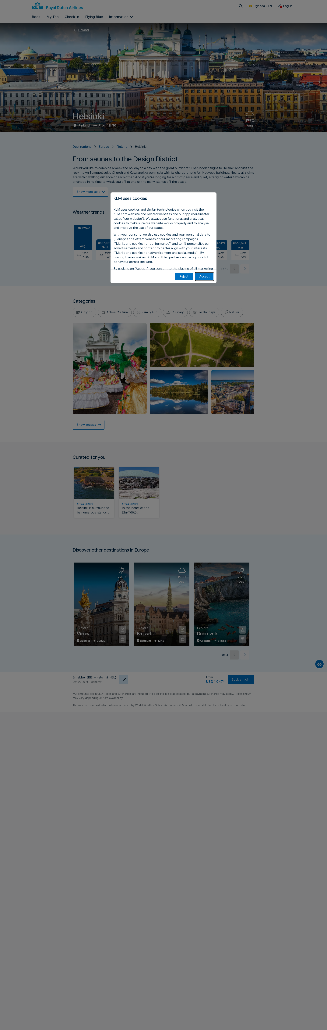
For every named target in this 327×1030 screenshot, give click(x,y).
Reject (184, 276)
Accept (204, 276)
